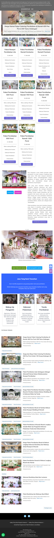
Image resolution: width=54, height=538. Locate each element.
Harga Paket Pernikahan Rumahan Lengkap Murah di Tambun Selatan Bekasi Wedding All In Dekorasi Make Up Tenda (37, 392)
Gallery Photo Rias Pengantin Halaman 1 (19, 522)
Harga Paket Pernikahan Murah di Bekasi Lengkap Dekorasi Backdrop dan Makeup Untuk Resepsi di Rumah (36, 445)
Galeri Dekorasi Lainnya (19, 268)
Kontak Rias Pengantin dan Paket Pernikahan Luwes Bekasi (27, 524)
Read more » (38, 343)
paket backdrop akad (15, 490)
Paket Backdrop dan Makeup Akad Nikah (36, 494)
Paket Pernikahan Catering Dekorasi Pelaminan (29, 535)
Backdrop (4, 474)
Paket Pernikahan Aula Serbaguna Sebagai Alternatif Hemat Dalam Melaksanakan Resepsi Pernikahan (36, 374)
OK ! (32, 9)
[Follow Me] (29, 516)
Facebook (10, 192)
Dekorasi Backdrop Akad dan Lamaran (35, 477)
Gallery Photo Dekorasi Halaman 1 (36, 522)
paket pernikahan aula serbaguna (17, 368)
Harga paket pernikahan (7, 350)
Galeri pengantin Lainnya (35, 268)
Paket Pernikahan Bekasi (28, 457)
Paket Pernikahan (5, 368)
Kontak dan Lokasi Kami (40, 221)
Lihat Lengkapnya (9, 75)
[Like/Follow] (25, 516)
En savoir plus (25, 9)
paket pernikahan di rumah (28, 386)
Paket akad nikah (5, 490)
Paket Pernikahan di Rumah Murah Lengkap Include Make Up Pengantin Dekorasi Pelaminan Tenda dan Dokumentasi (37, 427)
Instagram (18, 192)
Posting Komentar (27, 345)
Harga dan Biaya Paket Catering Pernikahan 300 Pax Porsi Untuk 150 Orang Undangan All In (37, 356)
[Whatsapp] (3, 535)
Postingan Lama (48, 508)
